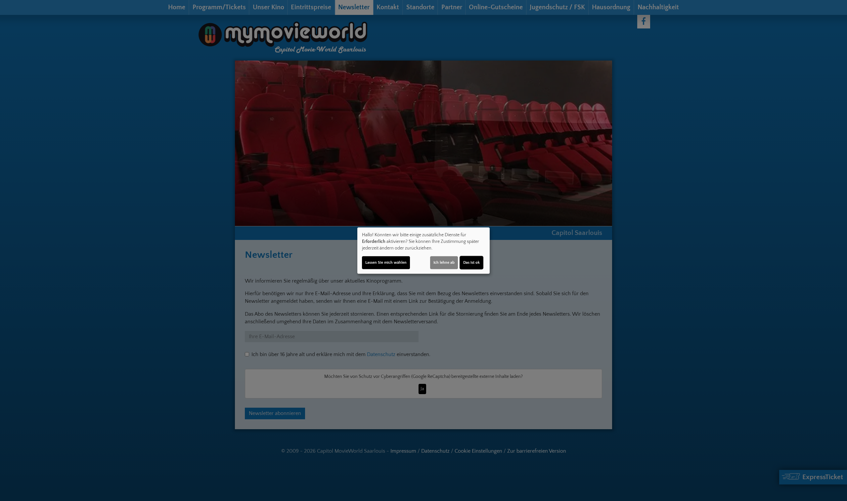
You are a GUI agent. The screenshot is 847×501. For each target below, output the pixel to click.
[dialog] (423, 250)
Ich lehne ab (444, 262)
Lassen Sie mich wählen (386, 262)
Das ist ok (471, 262)
